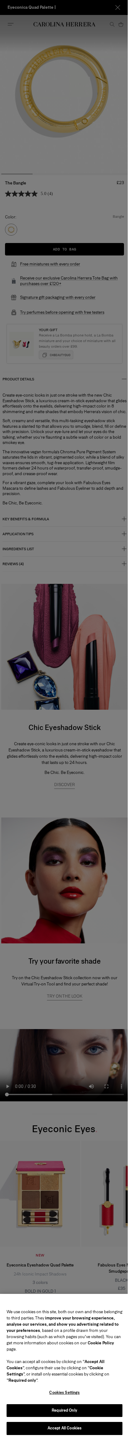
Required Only (62, 1410)
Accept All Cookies (62, 1428)
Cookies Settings (62, 1392)
